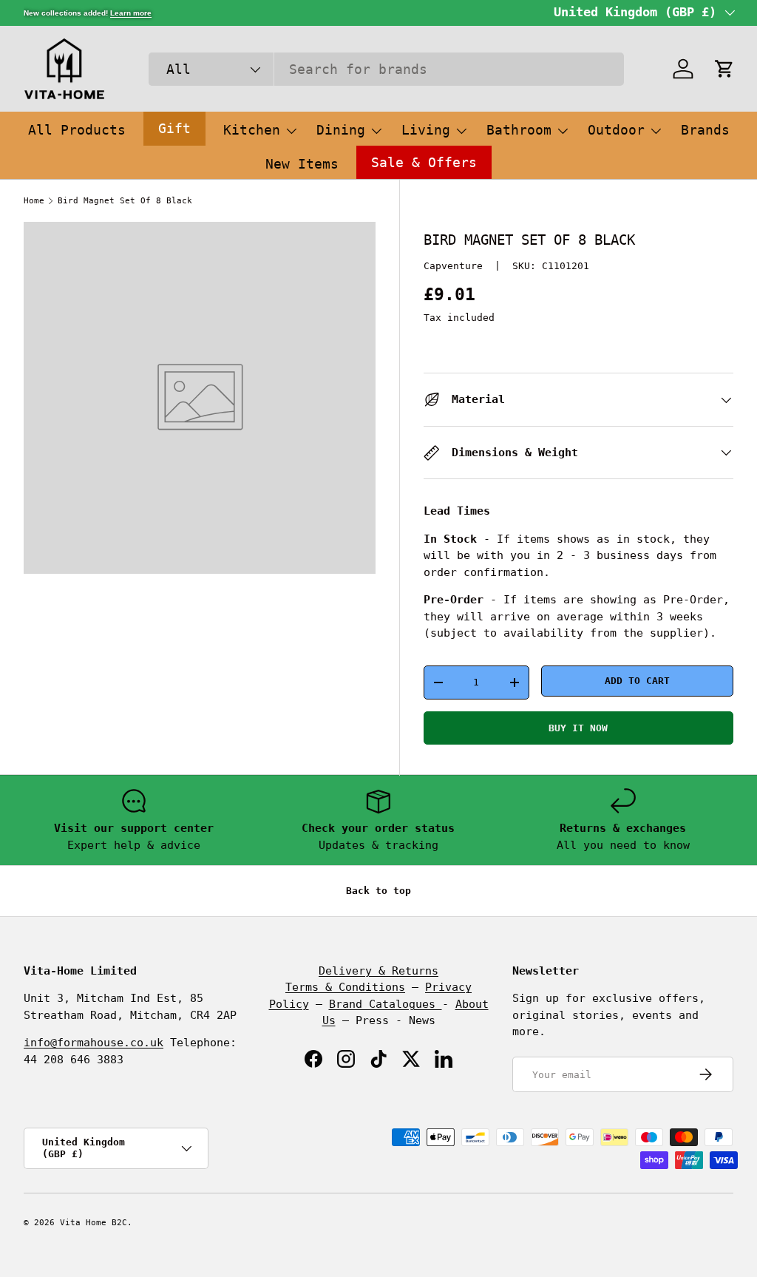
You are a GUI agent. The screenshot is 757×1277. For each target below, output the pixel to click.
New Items (302, 164)
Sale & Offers (424, 162)
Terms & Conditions (345, 987)
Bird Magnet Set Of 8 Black (125, 201)
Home (34, 201)
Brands (705, 130)
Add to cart (637, 680)
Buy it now (578, 728)
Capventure (453, 265)
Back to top (378, 890)
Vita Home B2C (93, 1222)
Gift (174, 128)
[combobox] (386, 69)
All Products (77, 130)
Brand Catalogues (385, 1004)
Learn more (131, 13)
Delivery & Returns (378, 971)
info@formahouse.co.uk (93, 1042)
